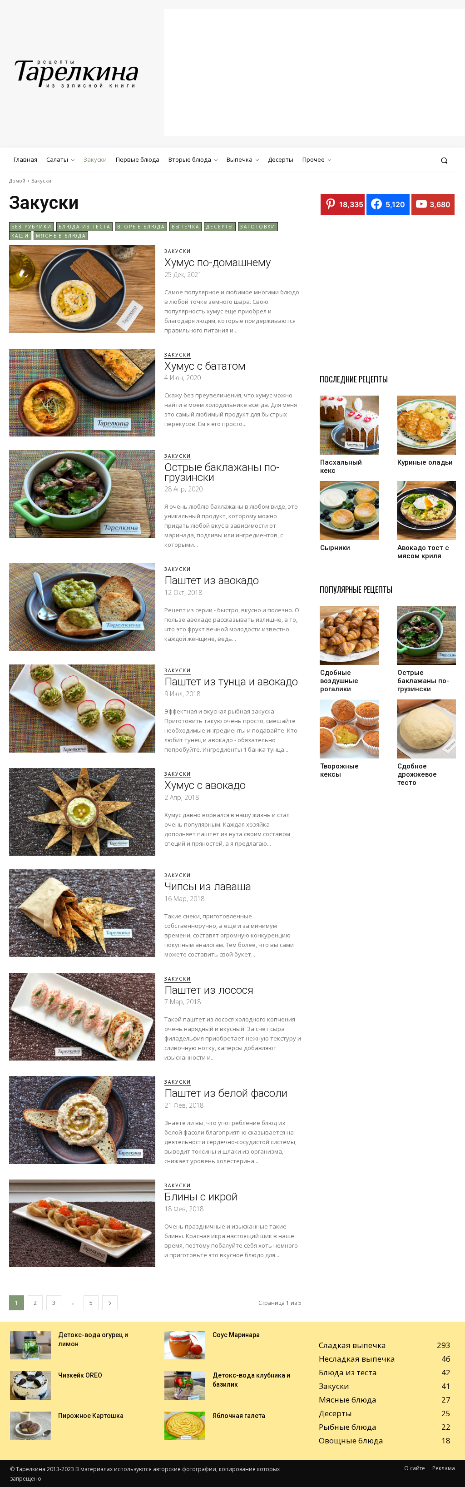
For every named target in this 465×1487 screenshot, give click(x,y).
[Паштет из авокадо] (82, 607)
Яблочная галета (239, 1415)
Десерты (219, 226)
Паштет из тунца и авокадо (231, 681)
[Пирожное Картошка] (30, 1426)
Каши (20, 236)
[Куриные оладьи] (426, 425)
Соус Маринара (236, 1334)
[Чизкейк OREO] (30, 1385)
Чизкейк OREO (80, 1375)
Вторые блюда (141, 226)
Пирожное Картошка (91, 1415)
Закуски (177, 251)
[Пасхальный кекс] (349, 425)
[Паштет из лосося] (82, 1017)
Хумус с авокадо (205, 785)
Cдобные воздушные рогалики (339, 681)
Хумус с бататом (205, 366)
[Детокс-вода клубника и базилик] (184, 1385)
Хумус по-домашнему (217, 262)
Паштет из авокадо (211, 580)
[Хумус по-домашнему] (82, 289)
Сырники (335, 548)
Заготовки (258, 226)
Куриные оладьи (425, 462)
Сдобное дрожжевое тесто (417, 774)
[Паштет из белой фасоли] (82, 1120)
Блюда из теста (84, 226)
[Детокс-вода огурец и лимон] (30, 1345)
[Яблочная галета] (184, 1426)
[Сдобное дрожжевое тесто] (426, 728)
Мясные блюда (61, 236)
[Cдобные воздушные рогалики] (349, 635)
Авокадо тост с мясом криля (423, 552)
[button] (444, 160)
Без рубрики (31, 226)
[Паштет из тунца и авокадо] (82, 708)
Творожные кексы (339, 770)
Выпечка (185, 226)
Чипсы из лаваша (207, 886)
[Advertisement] (314, 72)
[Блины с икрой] (82, 1223)
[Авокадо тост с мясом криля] (426, 510)
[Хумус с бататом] (82, 392)
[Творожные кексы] (349, 728)
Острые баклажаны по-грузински (222, 472)
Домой (17, 180)
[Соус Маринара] (184, 1345)
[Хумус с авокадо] (82, 812)
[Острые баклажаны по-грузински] (82, 494)
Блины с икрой (200, 1196)
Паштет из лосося (208, 990)
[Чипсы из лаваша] (82, 913)
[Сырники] (349, 510)
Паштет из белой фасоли (225, 1093)
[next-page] (110, 1302)
